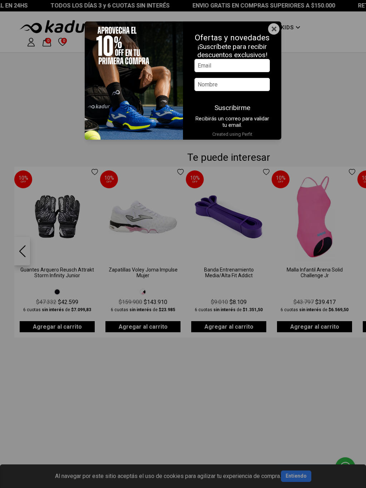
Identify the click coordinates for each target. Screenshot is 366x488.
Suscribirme (232, 108)
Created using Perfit (232, 134)
